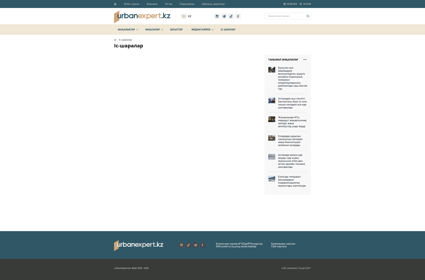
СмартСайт (304, 268)
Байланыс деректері (213, 4)
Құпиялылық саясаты (283, 243)
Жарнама (152, 4)
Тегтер (168, 4)
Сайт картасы (279, 246)
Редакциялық (187, 4)
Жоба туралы (131, 4)
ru (184, 16)
